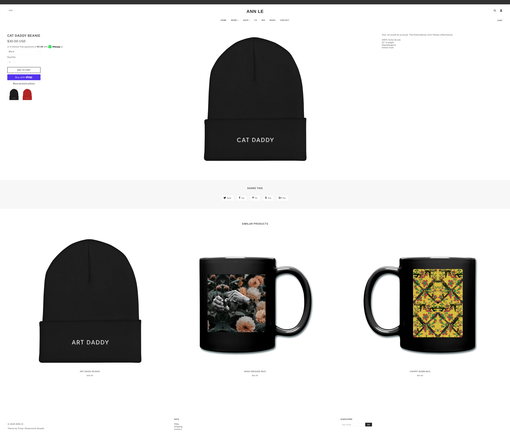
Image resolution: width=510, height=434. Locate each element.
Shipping (178, 426)
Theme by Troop (15, 428)
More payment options (24, 83)
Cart (500, 20)
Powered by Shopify (34, 428)
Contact (178, 429)
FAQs (176, 424)
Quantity (11, 57)
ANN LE (255, 11)
